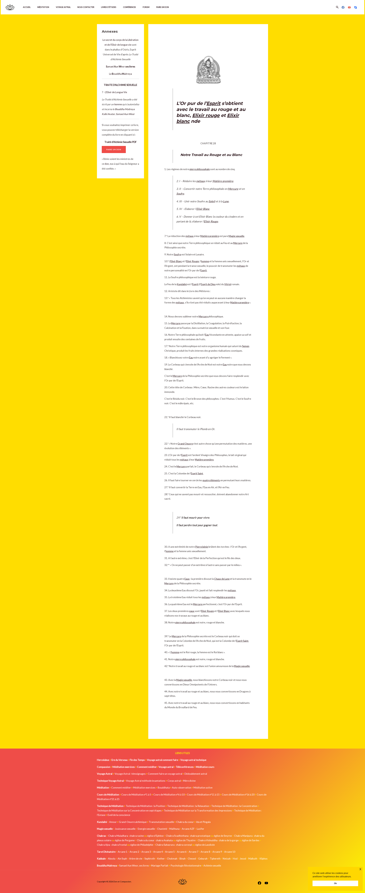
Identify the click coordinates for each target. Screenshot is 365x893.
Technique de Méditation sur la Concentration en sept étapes (129, 810)
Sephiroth (149, 858)
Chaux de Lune (222, 578)
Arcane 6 (181, 851)
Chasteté (162, 828)
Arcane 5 (170, 851)
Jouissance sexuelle (125, 828)
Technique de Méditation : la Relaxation (188, 805)
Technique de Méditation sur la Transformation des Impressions (198, 810)
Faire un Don (162, 7)
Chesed (192, 858)
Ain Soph (122, 858)
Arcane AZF (188, 828)
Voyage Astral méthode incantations (145, 780)
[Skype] (355, 7)
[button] (337, 7)
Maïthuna (174, 828)
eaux (191, 611)
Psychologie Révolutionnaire (186, 865)
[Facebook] (343, 7)
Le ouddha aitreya (120, 73)
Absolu (111, 858)
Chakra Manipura (243, 835)
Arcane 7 (193, 851)
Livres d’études (108, 7)
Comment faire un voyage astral (165, 773)
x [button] (360, 869)
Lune (226, 201)
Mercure (233, 188)
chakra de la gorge (229, 840)
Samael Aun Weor (125, 113)
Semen (245, 346)
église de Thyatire (185, 840)
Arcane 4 (158, 851)
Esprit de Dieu (208, 284)
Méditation (43, 7)
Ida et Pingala (203, 821)
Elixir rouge (206, 115)
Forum (146, 7)
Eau (207, 334)
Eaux (187, 578)
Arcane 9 (217, 851)
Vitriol (227, 284)
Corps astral (174, 780)
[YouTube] (349, 7)
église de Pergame (125, 840)
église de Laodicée (205, 844)
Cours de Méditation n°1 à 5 (136, 794)
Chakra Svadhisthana (177, 835)
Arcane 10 (229, 851)
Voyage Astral (63, 7)
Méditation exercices (144, 787)
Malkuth (252, 858)
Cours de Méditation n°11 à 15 (203, 794)
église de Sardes (250, 840)
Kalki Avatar (108, 113)
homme (118, 104)
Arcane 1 (122, 851)
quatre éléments (211, 480)
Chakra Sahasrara (165, 844)
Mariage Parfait (159, 865)
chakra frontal (119, 844)
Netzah (227, 858)
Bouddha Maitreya (125, 109)
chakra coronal (184, 844)
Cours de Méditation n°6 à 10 (169, 794)
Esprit (213, 103)
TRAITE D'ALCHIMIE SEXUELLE (120, 84)
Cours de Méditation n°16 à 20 (238, 794)
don (107, 163)
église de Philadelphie (142, 844)
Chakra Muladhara (118, 835)
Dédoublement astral (195, 773)
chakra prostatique (200, 835)
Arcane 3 (146, 851)
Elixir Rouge (211, 221)
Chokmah (172, 858)
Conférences (129, 7)
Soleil (212, 201)
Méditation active (202, 787)
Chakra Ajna (103, 844)
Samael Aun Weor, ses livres (134, 865)
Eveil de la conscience (119, 814)
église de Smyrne (223, 835)
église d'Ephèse (155, 835)
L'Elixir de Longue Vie (116, 92)
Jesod (243, 858)
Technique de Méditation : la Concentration (234, 805)
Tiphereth (215, 858)
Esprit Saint (197, 473)
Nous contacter (85, 7)
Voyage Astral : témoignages (130, 773)
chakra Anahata (164, 840)
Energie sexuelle (146, 828)
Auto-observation (181, 787)
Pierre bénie (201, 546)
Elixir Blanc (202, 208)
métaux (200, 181)
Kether (161, 858)
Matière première (222, 181)
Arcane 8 (205, 851)
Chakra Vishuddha (207, 840)
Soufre (180, 193)
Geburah (202, 858)
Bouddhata (164, 787)
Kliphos (263, 858)
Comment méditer (121, 787)
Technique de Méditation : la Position (145, 805)
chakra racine (136, 835)
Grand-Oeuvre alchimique (133, 821)
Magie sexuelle (236, 236)
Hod (235, 858)
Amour (113, 821)
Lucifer (200, 828)
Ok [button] (335, 883)
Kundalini (182, 284)
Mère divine (189, 780)
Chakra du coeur (185, 821)
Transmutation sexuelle (161, 821)
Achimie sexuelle (212, 865)
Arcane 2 (134, 851)
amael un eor (115, 66)
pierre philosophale (199, 169)
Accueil (27, 7)
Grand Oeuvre (185, 443)
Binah (182, 858)
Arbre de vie (135, 858)
